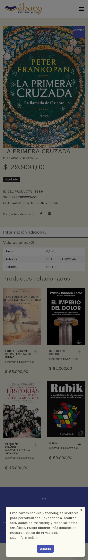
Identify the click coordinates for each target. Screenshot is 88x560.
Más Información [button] (23, 537)
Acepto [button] (45, 548)
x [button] (81, 510)
